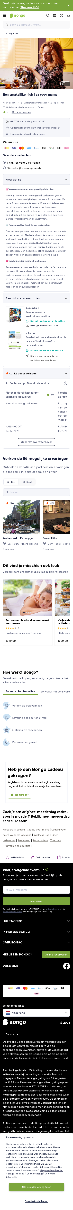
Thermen (55, 840)
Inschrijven (36, 901)
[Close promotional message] (68, 5)
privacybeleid (52, 909)
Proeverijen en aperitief (16, 846)
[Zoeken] (7, 492)
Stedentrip (24, 840)
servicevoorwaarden (12, 911)
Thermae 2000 (29, 7)
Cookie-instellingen (36, 1201)
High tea (13, 33)
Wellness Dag (41, 835)
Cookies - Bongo (35, 1173)
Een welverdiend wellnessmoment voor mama (27, 621)
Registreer (22, 795)
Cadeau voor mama (38, 829)
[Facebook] (66, 966)
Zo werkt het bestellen (20, 691)
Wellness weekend (20, 835)
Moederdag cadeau (14, 829)
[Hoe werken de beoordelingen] (65, 383)
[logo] (17, 16)
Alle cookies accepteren (36, 1187)
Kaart (29, 482)
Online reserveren (56, 954)
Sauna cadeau (40, 840)
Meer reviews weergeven (37, 442)
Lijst (13, 482)
